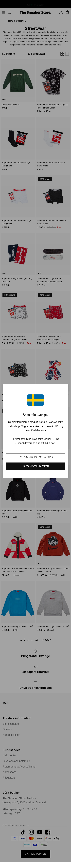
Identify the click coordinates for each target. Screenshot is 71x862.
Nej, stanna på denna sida (35, 457)
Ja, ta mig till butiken (35, 466)
